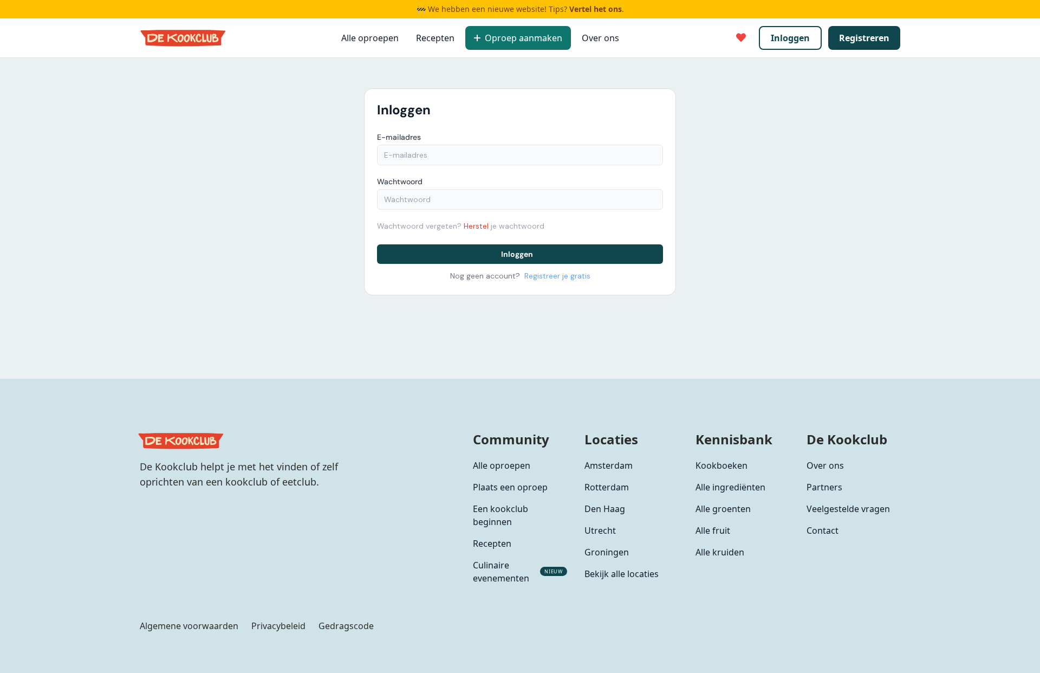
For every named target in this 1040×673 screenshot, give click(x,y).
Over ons (600, 38)
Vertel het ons (595, 9)
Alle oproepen (370, 38)
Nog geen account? (520, 276)
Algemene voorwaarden (189, 626)
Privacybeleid (278, 626)
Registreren (864, 38)
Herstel (476, 226)
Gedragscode (346, 626)
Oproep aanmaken (523, 38)
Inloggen (790, 38)
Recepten (435, 38)
